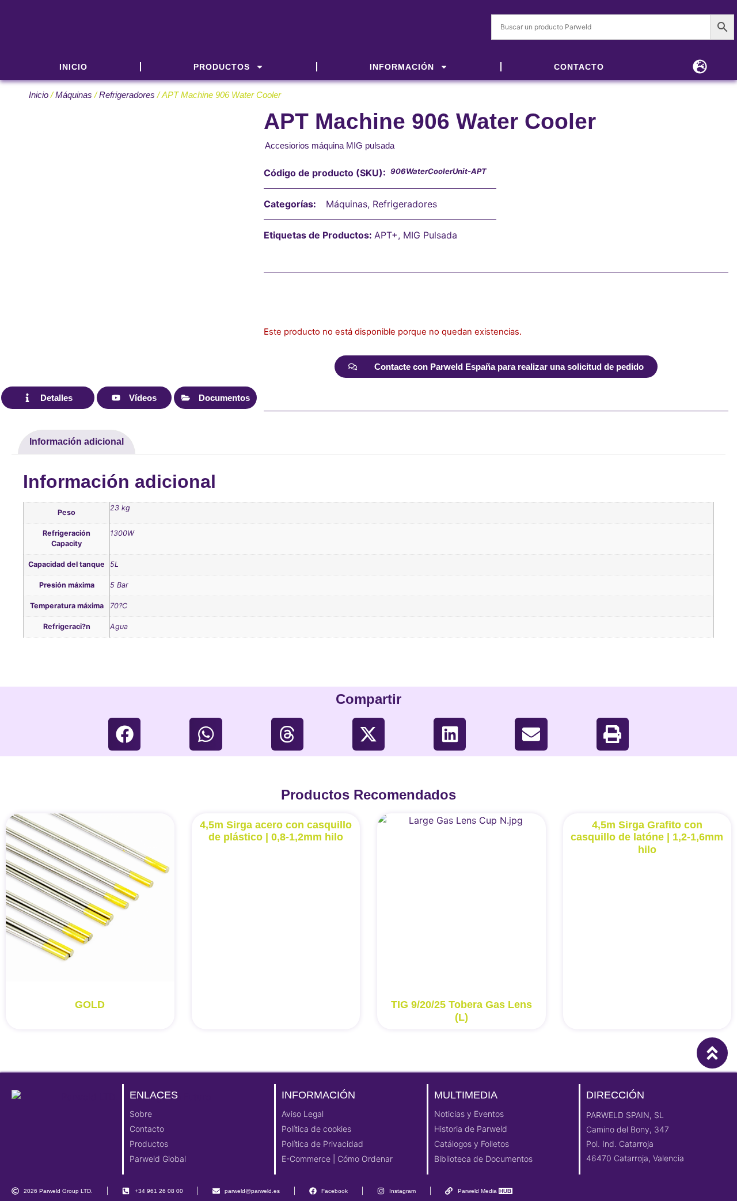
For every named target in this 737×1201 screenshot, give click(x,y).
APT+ (386, 235)
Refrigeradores (127, 95)
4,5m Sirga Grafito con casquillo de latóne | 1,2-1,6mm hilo (647, 837)
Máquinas (73, 95)
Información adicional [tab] (76, 441)
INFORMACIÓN (402, 66)
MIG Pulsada (430, 235)
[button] (124, 734)
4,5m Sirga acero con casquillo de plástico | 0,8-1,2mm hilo (276, 831)
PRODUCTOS (221, 66)
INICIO (73, 66)
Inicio (38, 95)
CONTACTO (579, 66)
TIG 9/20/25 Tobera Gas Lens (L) (461, 1011)
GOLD (90, 1004)
